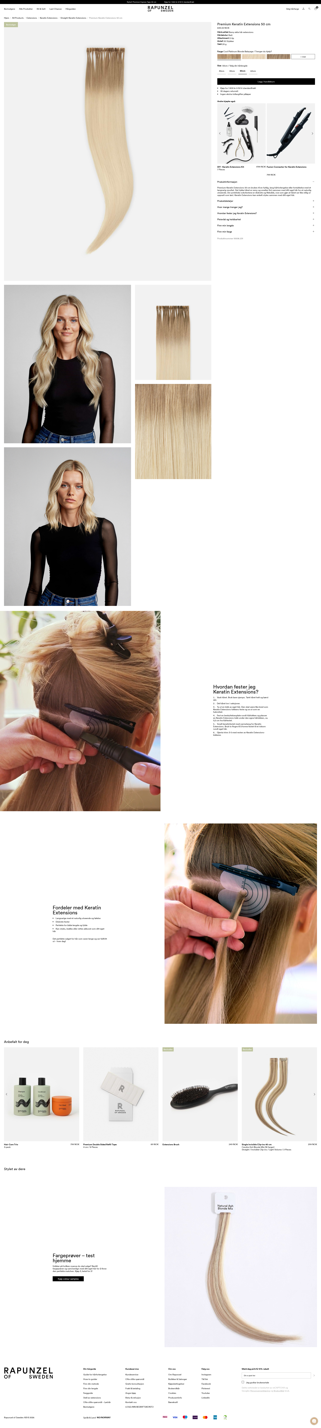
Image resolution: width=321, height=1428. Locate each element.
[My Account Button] (303, 8)
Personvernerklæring (260, 1390)
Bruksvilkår (279, 1390)
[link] (221, 71)
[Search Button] (309, 8)
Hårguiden (71, 8)
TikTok (205, 1379)
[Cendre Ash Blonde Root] (278, 56)
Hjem (6, 18)
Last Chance (56, 8)
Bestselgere (9, 8)
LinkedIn (206, 1397)
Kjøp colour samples (68, 1278)
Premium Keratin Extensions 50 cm (105, 18)
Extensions (32, 18)
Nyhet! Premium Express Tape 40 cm (141, 2)
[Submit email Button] (314, 1375)
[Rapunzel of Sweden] (160, 9)
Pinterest (206, 1388)
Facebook (206, 1383)
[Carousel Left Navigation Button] (219, 133)
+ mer (303, 56)
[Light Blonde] (254, 56)
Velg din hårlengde (238, 65)
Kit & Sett (41, 8)
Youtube (206, 1393)
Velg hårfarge (292, 8)
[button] (107, 151)
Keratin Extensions (49, 18)
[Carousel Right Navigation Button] (312, 133)
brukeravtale (262, 1382)
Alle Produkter (26, 8)
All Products (18, 18)
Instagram (206, 1374)
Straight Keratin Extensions (73, 18)
